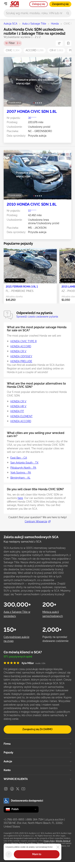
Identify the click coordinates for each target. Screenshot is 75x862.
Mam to (36, 854)
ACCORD (35, 50)
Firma (7, 743)
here (20, 498)
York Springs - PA (20, 472)
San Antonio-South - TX (24, 462)
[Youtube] (23, 789)
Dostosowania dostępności (27, 800)
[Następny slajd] (65, 82)
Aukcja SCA (10, 23)
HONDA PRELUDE (21, 361)
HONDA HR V (18, 406)
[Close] (58, 847)
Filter (13, 43)
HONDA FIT (17, 411)
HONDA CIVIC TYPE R (23, 341)
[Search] (68, 13)
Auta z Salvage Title (34, 23)
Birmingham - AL (20, 477)
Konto (7, 770)
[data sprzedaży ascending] (59, 43)
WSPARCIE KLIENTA (16, 779)
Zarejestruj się (60, 4)
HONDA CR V (18, 351)
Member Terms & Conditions (23, 843)
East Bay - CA (18, 457)
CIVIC (12, 50)
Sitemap (40, 843)
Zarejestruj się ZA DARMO (37, 729)
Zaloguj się (38, 4)
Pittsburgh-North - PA (23, 467)
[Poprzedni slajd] (10, 82)
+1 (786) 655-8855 (14, 819)
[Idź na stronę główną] (14, 4)
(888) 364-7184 (35, 819)
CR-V (56, 50)
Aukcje (8, 761)
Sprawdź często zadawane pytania (37, 316)
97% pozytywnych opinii (18, 656)
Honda (55, 23)
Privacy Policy (49, 841)
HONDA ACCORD (20, 346)
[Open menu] (5, 3)
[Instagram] (6, 789)
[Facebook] (12, 789)
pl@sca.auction (55, 819)
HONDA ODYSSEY (21, 356)
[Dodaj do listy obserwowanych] (67, 61)
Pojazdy (8, 752)
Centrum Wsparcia (36, 521)
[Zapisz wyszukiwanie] (68, 43)
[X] (17, 788)
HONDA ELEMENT (21, 416)
